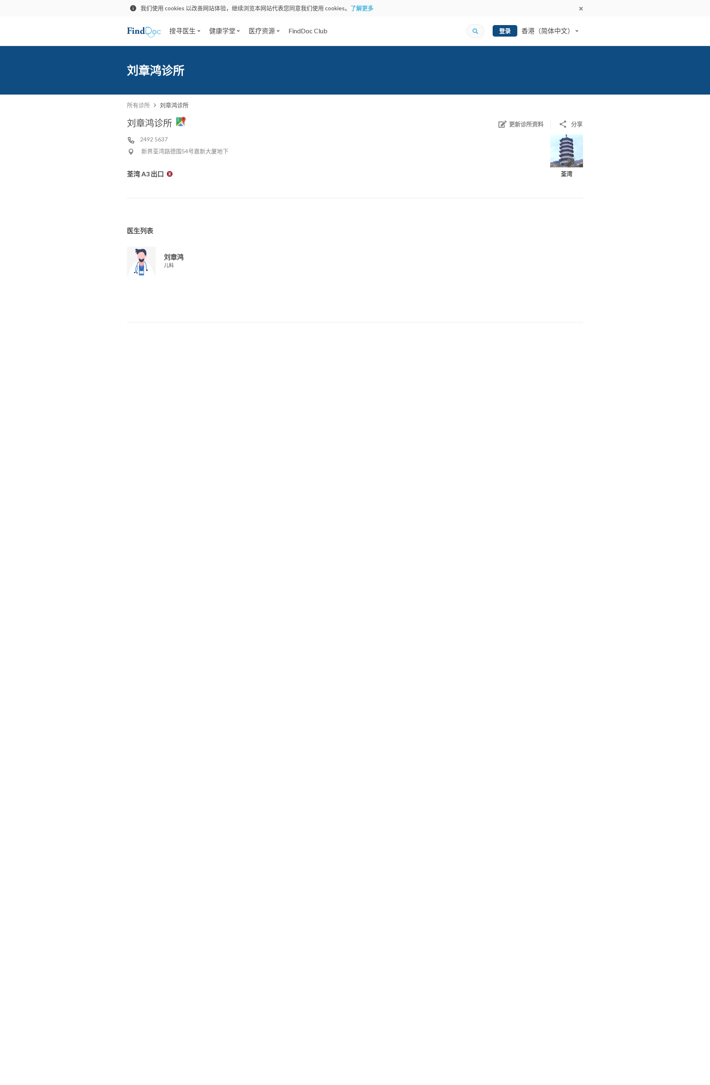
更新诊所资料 (526, 123)
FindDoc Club (307, 31)
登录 (505, 30)
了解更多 (361, 8)
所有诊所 (138, 105)
